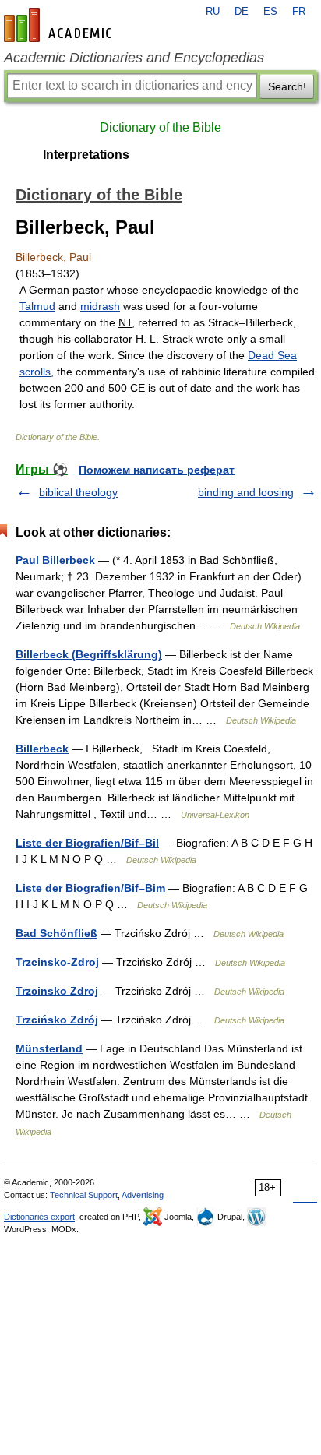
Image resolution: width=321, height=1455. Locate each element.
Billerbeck (42, 748)
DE (242, 11)
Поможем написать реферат (157, 469)
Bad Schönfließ (56, 933)
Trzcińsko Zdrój (57, 1019)
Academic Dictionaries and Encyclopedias (134, 57)
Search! (287, 86)
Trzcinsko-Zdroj (57, 962)
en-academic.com (60, 25)
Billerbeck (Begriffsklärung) (89, 654)
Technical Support (84, 1195)
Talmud (37, 306)
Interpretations (86, 154)
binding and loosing (246, 492)
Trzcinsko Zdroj (57, 991)
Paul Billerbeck (55, 560)
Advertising (143, 1195)
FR (298, 11)
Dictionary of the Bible (160, 127)
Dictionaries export (39, 1216)
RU (213, 11)
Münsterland (49, 1048)
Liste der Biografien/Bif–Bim (90, 888)
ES (270, 11)
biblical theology (78, 492)
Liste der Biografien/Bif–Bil (87, 843)
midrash (100, 306)
